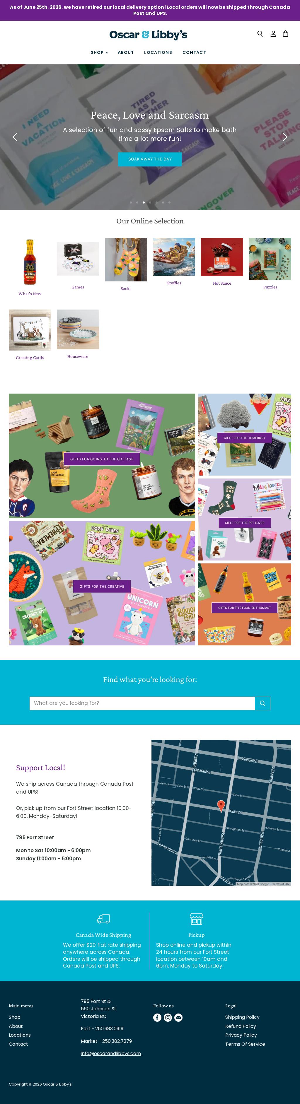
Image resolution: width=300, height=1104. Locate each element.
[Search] (262, 703)
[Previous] (16, 137)
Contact (194, 52)
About (126, 52)
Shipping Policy (242, 1017)
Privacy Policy (241, 1035)
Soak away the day (150, 159)
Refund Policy (240, 1026)
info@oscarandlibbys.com (111, 1053)
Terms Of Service (245, 1044)
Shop (98, 52)
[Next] (284, 137)
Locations (158, 52)
